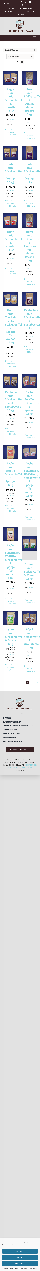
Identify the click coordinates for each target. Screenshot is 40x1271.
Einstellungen (20, 1263)
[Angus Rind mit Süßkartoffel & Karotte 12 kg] (10, 78)
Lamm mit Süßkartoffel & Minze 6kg (13, 637)
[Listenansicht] (22, 62)
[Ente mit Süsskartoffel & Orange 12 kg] (10, 153)
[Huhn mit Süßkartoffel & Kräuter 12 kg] (10, 220)
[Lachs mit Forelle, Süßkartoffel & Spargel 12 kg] (29, 381)
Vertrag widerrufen (7, 777)
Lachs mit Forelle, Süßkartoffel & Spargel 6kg (13, 474)
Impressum (33, 1268)
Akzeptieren (20, 1251)
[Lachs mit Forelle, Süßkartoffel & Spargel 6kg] (10, 452)
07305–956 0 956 (13, 11)
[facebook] (4, 3)
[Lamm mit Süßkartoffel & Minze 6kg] (10, 618)
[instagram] (8, 3)
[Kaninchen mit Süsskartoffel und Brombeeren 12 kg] (10, 381)
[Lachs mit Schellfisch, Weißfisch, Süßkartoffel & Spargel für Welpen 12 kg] (29, 452)
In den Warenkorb (11, 130)
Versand (12, 119)
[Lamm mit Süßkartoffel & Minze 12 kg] (29, 543)
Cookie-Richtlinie (8, 1268)
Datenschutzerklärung (22, 1268)
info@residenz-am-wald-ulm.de (21, 767)
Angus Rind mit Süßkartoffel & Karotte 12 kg (13, 100)
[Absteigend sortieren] (34, 50)
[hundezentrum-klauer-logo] (20, 20)
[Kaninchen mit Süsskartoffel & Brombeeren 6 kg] (29, 299)
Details (13, 135)
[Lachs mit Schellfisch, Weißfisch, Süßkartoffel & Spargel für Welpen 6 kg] (10, 534)
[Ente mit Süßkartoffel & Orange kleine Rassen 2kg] (29, 78)
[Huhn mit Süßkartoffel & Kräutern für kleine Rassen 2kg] (29, 220)
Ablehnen (20, 1257)
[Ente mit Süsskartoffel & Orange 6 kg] (29, 153)
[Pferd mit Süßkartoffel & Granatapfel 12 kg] (29, 618)
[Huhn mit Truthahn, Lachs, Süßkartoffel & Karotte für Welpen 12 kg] (10, 299)
